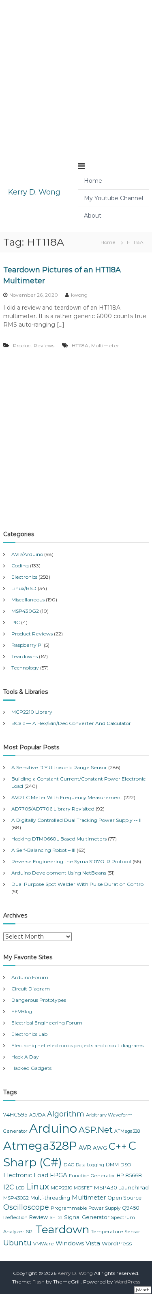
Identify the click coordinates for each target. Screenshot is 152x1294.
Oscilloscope (26, 1207)
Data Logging (90, 1165)
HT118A (80, 345)
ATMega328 (127, 1131)
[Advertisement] (76, 76)
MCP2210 (61, 1188)
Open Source (124, 1198)
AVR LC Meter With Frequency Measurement (66, 797)
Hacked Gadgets (31, 1068)
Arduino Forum (29, 977)
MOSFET (83, 1188)
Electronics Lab (29, 1034)
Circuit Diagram (30, 989)
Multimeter (105, 345)
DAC (69, 1165)
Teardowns (24, 656)
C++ (118, 1146)
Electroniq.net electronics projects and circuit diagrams (77, 1045)
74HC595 (15, 1114)
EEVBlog (21, 1011)
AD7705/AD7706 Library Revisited (52, 809)
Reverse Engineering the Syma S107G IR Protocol (71, 861)
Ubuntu (17, 1242)
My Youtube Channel (113, 198)
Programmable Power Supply (85, 1208)
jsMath (143, 1289)
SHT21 (55, 1217)
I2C (8, 1187)
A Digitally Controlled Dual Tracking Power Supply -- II (76, 820)
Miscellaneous (28, 600)
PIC (15, 622)
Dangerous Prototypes (38, 1000)
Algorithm (65, 1114)
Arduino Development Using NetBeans (58, 873)
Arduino (53, 1128)
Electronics (24, 577)
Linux (37, 1186)
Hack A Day (25, 1057)
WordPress (117, 1243)
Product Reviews (33, 345)
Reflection (15, 1217)
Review (38, 1217)
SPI (30, 1231)
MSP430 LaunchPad (121, 1187)
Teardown (62, 1229)
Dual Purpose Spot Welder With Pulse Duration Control (78, 884)
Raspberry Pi (27, 645)
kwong (79, 295)
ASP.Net (96, 1130)
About (92, 215)
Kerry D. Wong (34, 192)
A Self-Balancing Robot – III (43, 850)
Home (93, 180)
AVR (85, 1147)
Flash (38, 1282)
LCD (20, 1188)
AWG (100, 1147)
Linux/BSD (23, 588)
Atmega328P (40, 1146)
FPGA (58, 1175)
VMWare (43, 1244)
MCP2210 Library (31, 712)
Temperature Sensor (115, 1231)
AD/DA (37, 1115)
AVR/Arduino (27, 554)
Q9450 (130, 1208)
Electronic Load (25, 1175)
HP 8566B (129, 1175)
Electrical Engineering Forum (46, 1023)
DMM (112, 1164)
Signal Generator (86, 1217)
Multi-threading (50, 1198)
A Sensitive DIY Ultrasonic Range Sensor (59, 767)
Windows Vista (78, 1243)
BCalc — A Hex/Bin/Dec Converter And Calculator (71, 723)
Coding (20, 566)
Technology (25, 668)
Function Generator (92, 1176)
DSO (125, 1165)
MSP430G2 (25, 611)
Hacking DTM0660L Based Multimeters (59, 839)
